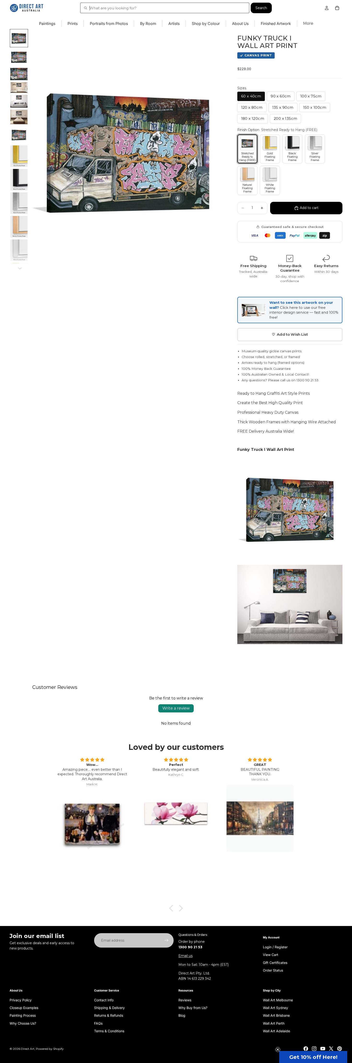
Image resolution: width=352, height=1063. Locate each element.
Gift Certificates (275, 962)
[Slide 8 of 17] (19, 156)
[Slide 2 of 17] (19, 57)
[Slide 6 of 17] (19, 117)
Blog (181, 1015)
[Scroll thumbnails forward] (20, 268)
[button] (313, 1057)
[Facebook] (306, 1048)
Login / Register (275, 947)
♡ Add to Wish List (290, 334)
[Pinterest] (339, 1048)
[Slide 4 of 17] (19, 87)
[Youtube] (323, 1048)
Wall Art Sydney (275, 1008)
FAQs (98, 1023)
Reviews (184, 1000)
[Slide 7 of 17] (19, 134)
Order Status (273, 970)
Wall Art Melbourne (278, 1000)
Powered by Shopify (50, 1049)
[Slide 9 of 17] (19, 180)
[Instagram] (314, 1048)
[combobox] (164, 8)
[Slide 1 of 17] (19, 38)
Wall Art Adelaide (276, 1031)
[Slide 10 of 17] (19, 203)
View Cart (270, 955)
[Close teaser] (277, 1049)
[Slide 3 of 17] (19, 74)
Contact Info (104, 1000)
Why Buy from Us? (192, 1008)
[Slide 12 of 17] (19, 250)
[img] (92, 760)
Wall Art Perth (273, 1023)
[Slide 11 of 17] (19, 227)
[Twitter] (331, 1048)
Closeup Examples (24, 1008)
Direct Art (27, 1049)
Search (261, 8)
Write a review (176, 708)
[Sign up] (166, 940)
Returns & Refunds (108, 1015)
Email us (185, 956)
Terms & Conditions (109, 1031)
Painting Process (23, 1015)
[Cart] (337, 8)
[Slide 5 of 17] (19, 101)
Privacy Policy (21, 1000)
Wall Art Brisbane (276, 1015)
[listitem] (308, 23)
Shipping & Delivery (109, 1008)
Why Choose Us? (23, 1023)
